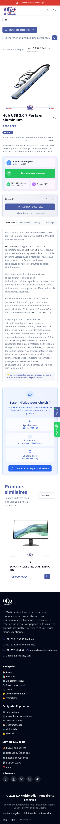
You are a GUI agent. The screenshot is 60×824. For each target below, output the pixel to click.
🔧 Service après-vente (14, 685)
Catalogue (18, 49)
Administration (24, 819)
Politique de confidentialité (38, 813)
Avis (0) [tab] (37, 222)
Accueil (6, 49)
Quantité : (10, 199)
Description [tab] (10, 222)
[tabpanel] (30, 305)
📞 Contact (8, 689)
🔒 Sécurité (8, 733)
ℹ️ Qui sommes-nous (13, 680)
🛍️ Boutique (8, 676)
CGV (13, 819)
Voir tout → (46, 495)
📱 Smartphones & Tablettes (17, 716)
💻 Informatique (10, 712)
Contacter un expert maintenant (32, 468)
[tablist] (30, 223)
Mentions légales (11, 813)
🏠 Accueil (7, 672)
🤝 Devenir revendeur (13, 693)
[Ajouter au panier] (47, 576)
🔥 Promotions (9, 697)
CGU (4, 819)
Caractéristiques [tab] (23, 222)
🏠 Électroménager (12, 724)
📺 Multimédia (10, 729)
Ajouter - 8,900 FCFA (32, 206)
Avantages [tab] (50, 222)
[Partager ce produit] (54, 117)
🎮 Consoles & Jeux (12, 720)
